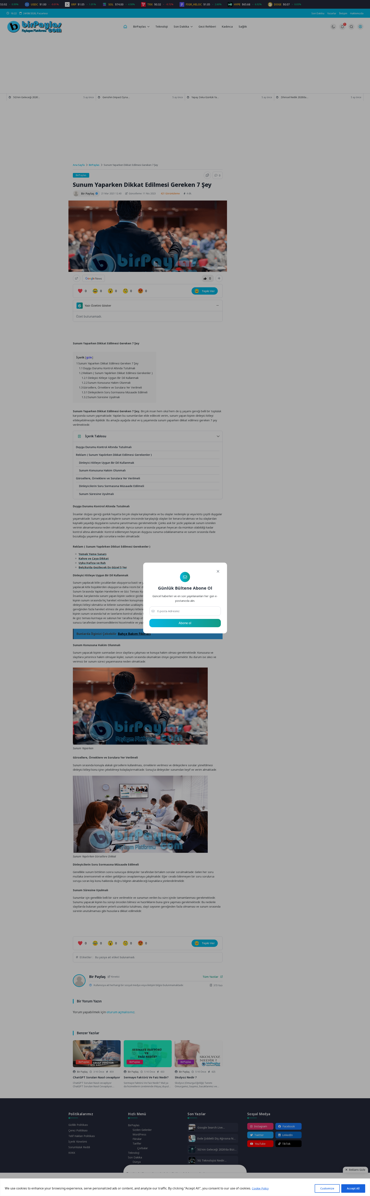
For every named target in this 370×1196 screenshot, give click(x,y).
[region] (185, 1187)
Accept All (353, 1188)
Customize (327, 1188)
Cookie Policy (260, 1188)
